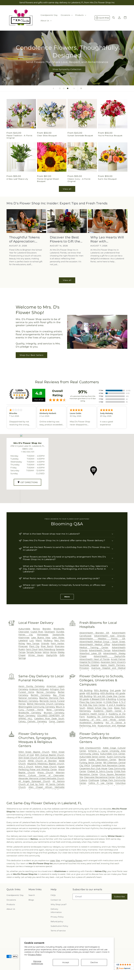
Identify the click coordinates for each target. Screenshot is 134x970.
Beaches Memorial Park (51, 698)
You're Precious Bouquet (110, 135)
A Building (111, 699)
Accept (65, 962)
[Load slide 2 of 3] (64, 88)
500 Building (85, 696)
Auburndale (24, 628)
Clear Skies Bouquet (47, 135)
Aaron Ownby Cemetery (31, 686)
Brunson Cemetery (54, 712)
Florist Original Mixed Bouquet (47, 180)
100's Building (101, 690)
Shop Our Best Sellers (31, 355)
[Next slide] (74, 88)
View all (67, 189)
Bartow (36, 628)
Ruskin (21, 649)
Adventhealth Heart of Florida (94, 659)
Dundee (60, 631)
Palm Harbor (57, 643)
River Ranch (47, 646)
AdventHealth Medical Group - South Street (102, 641)
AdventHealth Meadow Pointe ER (102, 638)
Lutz (31, 640)
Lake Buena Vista (40, 637)
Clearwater (23, 631)
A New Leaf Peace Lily (17, 179)
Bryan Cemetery (26, 715)
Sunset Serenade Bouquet (80, 135)
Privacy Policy (34, 954)
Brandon (47, 628)
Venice (53, 652)
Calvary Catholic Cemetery (32, 721)
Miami (39, 640)
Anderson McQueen (39, 689)
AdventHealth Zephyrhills (109, 656)
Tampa (21, 652)
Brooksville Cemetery (29, 712)
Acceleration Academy (91, 722)
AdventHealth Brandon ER (94, 633)
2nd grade (115, 690)
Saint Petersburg (46, 649)
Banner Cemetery (46, 692)
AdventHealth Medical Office (94, 644)
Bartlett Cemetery (40, 695)
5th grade (84, 699)
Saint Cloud (31, 649)
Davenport (49, 631)
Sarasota (60, 649)
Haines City (25, 634)
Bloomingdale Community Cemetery (36, 707)
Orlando (45, 643)
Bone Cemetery (55, 709)
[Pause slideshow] (80, 88)
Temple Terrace (33, 652)
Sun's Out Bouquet (107, 179)
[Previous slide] (53, 88)
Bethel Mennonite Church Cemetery (45, 704)
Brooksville (59, 628)
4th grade (120, 693)
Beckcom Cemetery (28, 701)
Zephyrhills (51, 655)
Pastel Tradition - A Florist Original (19, 136)
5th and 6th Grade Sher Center (109, 696)
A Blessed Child (97, 699)
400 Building (92, 693)
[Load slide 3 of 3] (68, 88)
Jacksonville (58, 634)
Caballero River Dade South (49, 718)
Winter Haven (36, 655)
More (67, 597)
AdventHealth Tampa (99, 650)
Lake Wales (58, 637)
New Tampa (33, 643)
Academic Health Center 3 (109, 711)
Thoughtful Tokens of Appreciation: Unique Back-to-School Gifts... (24, 239)
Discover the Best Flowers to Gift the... (66, 239)
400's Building (107, 693)
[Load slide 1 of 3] (60, 88)
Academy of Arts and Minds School (102, 719)
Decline (94, 962)
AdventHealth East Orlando (109, 636)
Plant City (34, 646)
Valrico (46, 652)
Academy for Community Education (106, 716)
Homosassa (42, 634)
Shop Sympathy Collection (67, 69)
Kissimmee (23, 637)
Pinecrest (23, 646)
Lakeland (22, 640)
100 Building (85, 690)
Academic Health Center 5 (93, 714)
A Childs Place (110, 702)
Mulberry (48, 640)
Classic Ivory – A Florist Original (79, 180)
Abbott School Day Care (99, 708)
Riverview (59, 646)
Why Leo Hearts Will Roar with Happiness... (107, 239)
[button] (66, 15)
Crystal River (36, 631)
